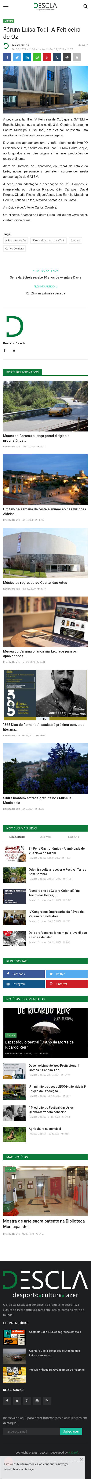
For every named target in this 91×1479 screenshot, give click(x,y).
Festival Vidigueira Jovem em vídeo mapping (57, 1369)
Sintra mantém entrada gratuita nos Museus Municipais (37, 800)
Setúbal (75, 240)
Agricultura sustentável (45, 1128)
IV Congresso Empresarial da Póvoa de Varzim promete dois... (56, 914)
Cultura (9, 20)
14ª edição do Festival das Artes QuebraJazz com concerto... (51, 1110)
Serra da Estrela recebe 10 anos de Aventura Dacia (45, 277)
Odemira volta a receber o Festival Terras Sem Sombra (57, 872)
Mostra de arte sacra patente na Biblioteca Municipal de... (44, 1223)
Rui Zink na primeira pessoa (45, 293)
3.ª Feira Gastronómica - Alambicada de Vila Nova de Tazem (57, 851)
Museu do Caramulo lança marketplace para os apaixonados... (40, 653)
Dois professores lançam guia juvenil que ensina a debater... (58, 935)
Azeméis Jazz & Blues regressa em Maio (55, 1331)
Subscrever (71, 1431)
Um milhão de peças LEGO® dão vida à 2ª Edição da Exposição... (57, 1089)
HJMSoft (73, 1452)
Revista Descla (20, 45)
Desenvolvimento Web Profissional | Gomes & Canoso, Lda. (54, 1068)
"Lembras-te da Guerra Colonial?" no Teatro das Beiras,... (54, 893)
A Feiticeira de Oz (15, 240)
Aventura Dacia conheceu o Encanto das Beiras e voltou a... (54, 1353)
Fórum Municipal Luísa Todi (48, 240)
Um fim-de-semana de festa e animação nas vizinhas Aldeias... (44, 511)
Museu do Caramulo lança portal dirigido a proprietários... (36, 438)
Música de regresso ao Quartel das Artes (35, 583)
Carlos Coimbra (14, 248)
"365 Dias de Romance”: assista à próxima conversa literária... (43, 727)
